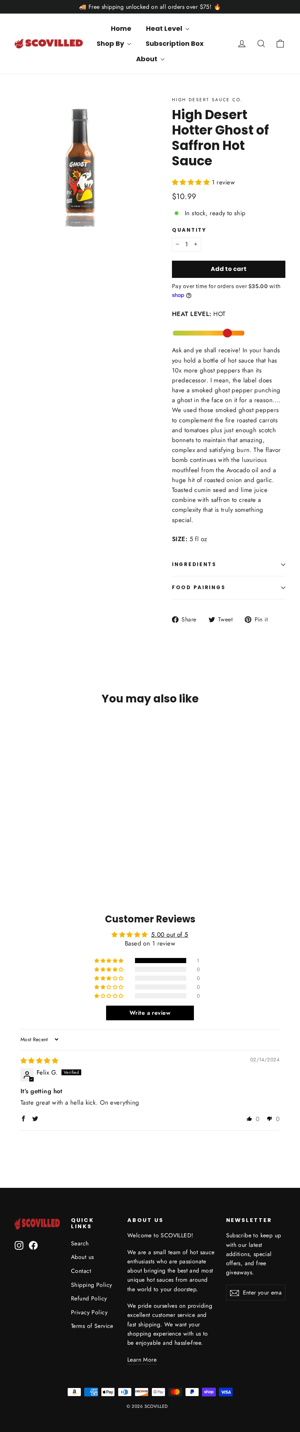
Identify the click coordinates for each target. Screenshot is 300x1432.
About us (82, 1257)
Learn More (142, 1359)
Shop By (111, 43)
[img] (39, 1060)
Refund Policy (89, 1298)
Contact (81, 1271)
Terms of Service (92, 1326)
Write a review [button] (150, 1013)
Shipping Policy (91, 1285)
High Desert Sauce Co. (207, 99)
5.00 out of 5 (169, 934)
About (147, 58)
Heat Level (165, 28)
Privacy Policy (89, 1312)
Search (80, 1243)
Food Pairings (198, 587)
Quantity (189, 230)
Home (121, 28)
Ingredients (194, 564)
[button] (192, 182)
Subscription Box (175, 43)
